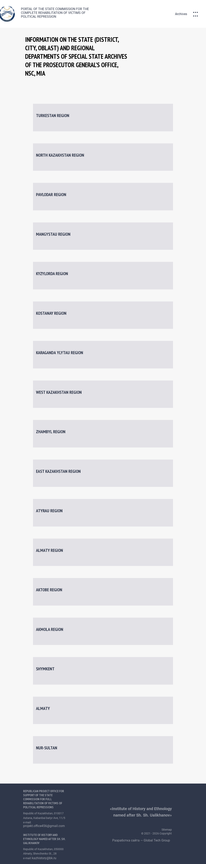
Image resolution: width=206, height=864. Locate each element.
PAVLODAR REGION (51, 194)
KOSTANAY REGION (51, 313)
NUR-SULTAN (46, 748)
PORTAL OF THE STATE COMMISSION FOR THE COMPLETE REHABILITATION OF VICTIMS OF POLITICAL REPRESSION (55, 13)
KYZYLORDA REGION (52, 273)
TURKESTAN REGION (52, 115)
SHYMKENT (45, 669)
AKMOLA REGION (49, 629)
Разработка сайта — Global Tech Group (141, 840)
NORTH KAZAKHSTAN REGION (60, 155)
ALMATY (43, 708)
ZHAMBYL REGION (50, 431)
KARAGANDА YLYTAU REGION (59, 352)
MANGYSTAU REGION (53, 234)
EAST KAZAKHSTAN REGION (58, 471)
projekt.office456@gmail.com (44, 826)
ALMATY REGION (49, 550)
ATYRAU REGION (49, 510)
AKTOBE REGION (49, 589)
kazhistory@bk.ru (44, 858)
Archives (181, 14)
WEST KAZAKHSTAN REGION (59, 392)
